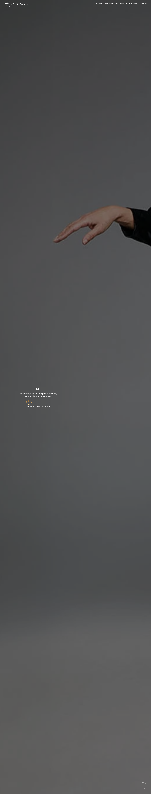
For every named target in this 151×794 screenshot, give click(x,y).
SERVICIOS (123, 3)
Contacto (142, 3)
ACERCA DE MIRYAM (110, 3)
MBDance (98, 3)
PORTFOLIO (133, 3)
